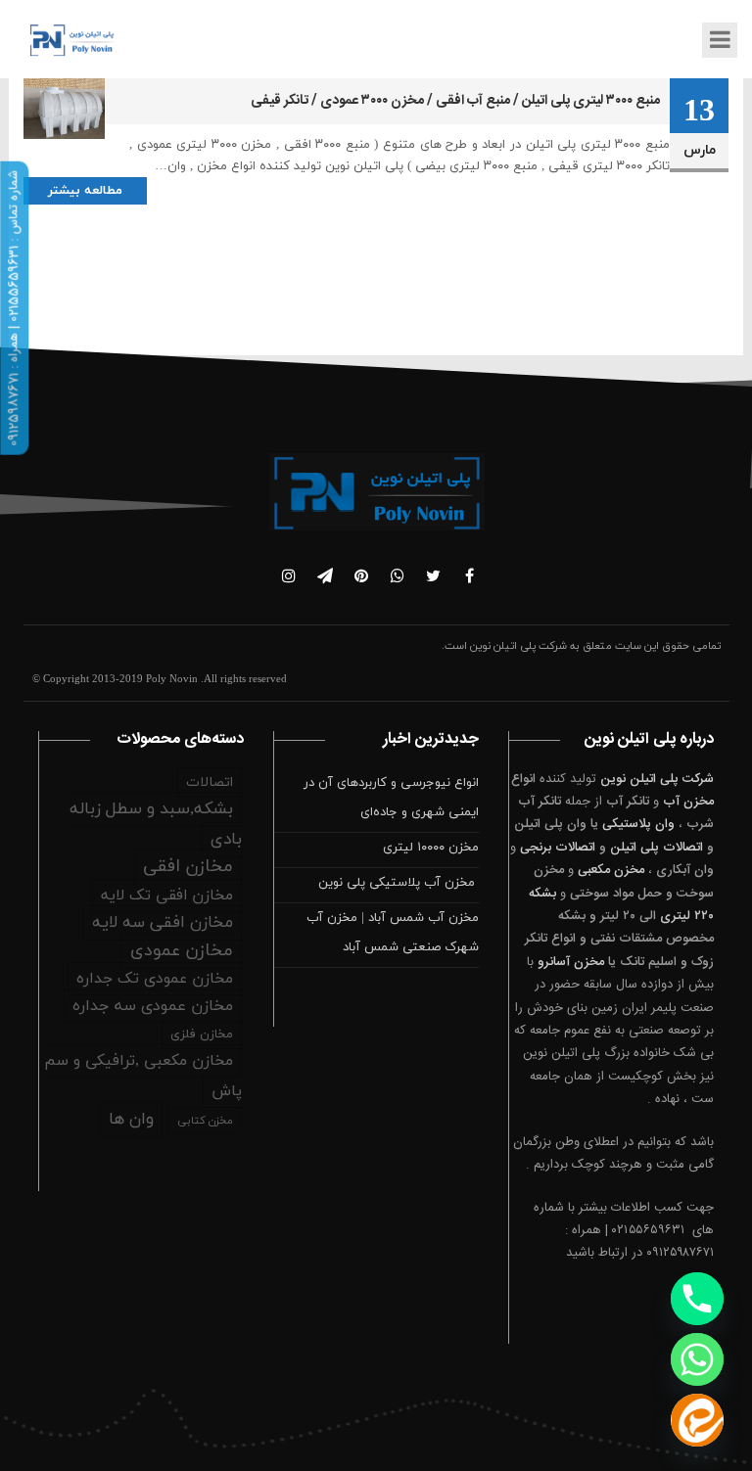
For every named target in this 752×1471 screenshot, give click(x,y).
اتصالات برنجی (557, 847)
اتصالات (209, 782)
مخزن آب (688, 801)
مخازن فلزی (201, 1034)
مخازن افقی (188, 866)
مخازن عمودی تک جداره (154, 978)
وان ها (131, 1119)
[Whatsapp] (697, 1359)
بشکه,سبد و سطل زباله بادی (156, 824)
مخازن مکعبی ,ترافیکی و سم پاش (143, 1076)
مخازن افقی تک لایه (167, 895)
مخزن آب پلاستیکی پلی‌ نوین (398, 883)
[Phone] (697, 1298)
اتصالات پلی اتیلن (656, 847)
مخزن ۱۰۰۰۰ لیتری (431, 847)
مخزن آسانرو (571, 962)
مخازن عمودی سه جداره (152, 1006)
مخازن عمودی (181, 951)
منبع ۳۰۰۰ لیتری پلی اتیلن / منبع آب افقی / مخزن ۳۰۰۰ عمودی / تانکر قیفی (455, 101)
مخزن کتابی (205, 1120)
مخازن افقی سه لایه (162, 923)
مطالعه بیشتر (85, 191)
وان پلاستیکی (638, 824)
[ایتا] (697, 1420)
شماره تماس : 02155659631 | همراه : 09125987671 (13, 308)
